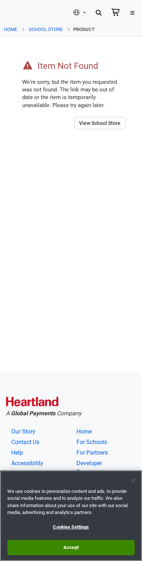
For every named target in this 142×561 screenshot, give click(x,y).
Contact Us (25, 442)
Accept (71, 547)
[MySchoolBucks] (17, 13)
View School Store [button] (100, 123)
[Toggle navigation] (132, 13)
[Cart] (115, 13)
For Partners (92, 452)
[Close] (133, 480)
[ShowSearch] (98, 13)
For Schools (91, 442)
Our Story (23, 431)
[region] (71, 515)
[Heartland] (32, 403)
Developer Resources (89, 467)
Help (17, 452)
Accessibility (27, 463)
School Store (46, 29)
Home (10, 29)
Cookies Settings (71, 527)
